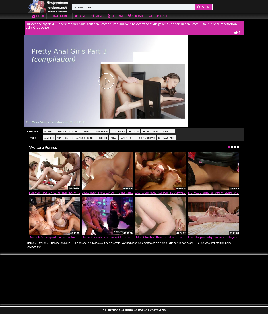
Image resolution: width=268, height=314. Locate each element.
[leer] (48, 6)
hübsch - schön (150, 131)
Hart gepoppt (127, 137)
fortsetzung (100, 131)
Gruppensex (118, 131)
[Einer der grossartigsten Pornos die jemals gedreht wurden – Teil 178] (213, 215)
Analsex (61, 131)
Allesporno (158, 16)
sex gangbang (166, 137)
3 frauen (49, 131)
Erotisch (101, 137)
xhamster (167, 131)
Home (30, 243)
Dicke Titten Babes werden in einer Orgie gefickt (112, 192)
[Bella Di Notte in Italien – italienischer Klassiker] (160, 215)
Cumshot (74, 131)
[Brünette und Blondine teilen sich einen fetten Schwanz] (213, 171)
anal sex (49, 137)
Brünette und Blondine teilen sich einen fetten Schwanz (222, 192)
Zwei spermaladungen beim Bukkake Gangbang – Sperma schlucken (177, 192)
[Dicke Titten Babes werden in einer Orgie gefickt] (107, 171)
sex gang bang (147, 137)
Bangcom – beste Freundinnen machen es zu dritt (59, 192)
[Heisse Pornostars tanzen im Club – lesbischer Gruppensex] (107, 215)
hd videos (133, 131)
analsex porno (84, 137)
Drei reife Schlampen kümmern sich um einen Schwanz (62, 237)
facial (86, 131)
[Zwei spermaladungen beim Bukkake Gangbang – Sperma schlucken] (160, 171)
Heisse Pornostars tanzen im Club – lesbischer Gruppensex (119, 237)
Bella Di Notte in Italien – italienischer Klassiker (164, 237)
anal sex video (65, 137)
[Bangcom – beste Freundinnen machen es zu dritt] (54, 171)
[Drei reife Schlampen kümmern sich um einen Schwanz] (54, 215)
